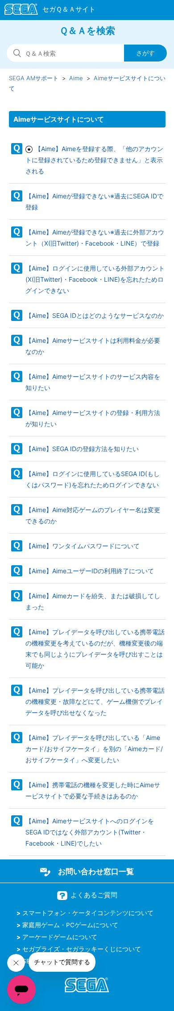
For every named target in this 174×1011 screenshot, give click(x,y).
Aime (76, 78)
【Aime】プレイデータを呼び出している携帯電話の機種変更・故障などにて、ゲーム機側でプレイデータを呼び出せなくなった (95, 701)
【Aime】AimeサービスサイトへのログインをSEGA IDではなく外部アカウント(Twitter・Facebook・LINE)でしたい (89, 832)
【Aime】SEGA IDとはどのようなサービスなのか (94, 315)
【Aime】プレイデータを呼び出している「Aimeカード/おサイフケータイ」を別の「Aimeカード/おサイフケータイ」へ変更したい (94, 749)
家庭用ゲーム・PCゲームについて (70, 925)
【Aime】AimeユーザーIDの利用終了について (89, 571)
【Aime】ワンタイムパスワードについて (82, 546)
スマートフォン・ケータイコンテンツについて (87, 912)
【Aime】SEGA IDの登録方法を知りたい (82, 448)
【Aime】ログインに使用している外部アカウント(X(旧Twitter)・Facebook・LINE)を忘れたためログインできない (95, 279)
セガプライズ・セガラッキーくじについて (81, 949)
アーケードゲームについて (59, 937)
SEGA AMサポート (33, 78)
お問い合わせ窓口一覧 (96, 871)
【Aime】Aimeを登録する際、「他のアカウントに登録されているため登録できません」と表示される (94, 160)
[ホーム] (45, 11)
